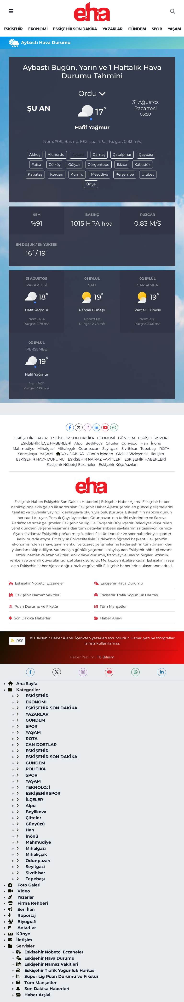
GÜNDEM (137, 29)
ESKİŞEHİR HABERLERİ (145, 459)
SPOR (157, 29)
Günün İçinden (100, 454)
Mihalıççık (66, 448)
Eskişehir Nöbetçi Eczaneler (71, 464)
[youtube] (109, 672)
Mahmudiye (23, 448)
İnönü (156, 443)
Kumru (77, 174)
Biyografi (26, 921)
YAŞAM (174, 29)
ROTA (164, 448)
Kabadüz (142, 164)
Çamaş (99, 154)
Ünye (91, 184)
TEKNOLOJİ (37, 787)
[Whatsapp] (114, 427)
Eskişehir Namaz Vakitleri (37, 595)
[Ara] (172, 12)
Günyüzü (129, 443)
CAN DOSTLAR (40, 744)
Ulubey (148, 174)
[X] (79, 427)
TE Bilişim (106, 657)
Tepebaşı (148, 448)
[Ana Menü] (11, 11)
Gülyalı (74, 164)
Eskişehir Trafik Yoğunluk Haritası (129, 595)
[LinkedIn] (96, 427)
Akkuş (34, 154)
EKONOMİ (37, 29)
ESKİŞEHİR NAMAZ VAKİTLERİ (94, 459)
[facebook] (30, 672)
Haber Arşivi (111, 618)
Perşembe (124, 174)
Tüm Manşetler (113, 606)
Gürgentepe (98, 164)
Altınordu (56, 154)
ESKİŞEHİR (13, 29)
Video (23, 891)
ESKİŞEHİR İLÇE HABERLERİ (46, 443)
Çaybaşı (146, 154)
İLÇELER (33, 799)
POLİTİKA (35, 769)
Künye (23, 933)
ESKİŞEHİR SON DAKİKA (75, 29)
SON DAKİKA (72, 454)
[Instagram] (88, 427)
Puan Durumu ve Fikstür (36, 606)
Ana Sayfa (26, 683)
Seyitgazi (110, 448)
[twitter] (56, 672)
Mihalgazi (46, 448)
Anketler (26, 927)
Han (144, 443)
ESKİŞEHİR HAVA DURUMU (40, 459)
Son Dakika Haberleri (33, 618)
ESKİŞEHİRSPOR (152, 438)
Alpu (78, 443)
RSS (19, 641)
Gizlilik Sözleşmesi (132, 454)
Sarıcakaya (27, 454)
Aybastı (78, 154)
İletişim (157, 454)
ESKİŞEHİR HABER (31, 438)
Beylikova (94, 443)
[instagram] (83, 672)
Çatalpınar (122, 154)
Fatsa (36, 164)
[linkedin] (162, 672)
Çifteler (112, 443)
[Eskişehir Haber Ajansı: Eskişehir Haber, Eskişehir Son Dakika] (92, 11)
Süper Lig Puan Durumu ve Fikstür (61, 976)
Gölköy (55, 164)
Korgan (56, 174)
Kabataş (35, 174)
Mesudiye (99, 174)
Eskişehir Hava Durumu (122, 583)
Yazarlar (25, 897)
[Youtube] (105, 427)
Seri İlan (25, 909)
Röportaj (26, 915)
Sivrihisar (129, 448)
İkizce (122, 164)
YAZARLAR (112, 29)
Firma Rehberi (32, 903)
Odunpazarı (88, 448)
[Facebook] (70, 427)
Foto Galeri (28, 885)
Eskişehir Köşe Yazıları (118, 464)
